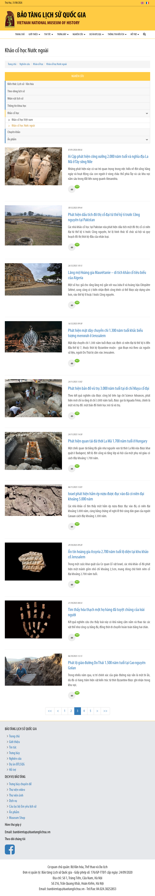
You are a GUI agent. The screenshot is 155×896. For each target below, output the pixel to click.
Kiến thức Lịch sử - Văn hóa (20, 84)
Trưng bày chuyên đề (20, 784)
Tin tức (47, 34)
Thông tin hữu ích (116, 34)
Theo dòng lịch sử (16, 91)
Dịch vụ (13, 801)
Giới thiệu (33, 34)
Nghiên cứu (78, 34)
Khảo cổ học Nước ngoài (56, 64)
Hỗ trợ (134, 34)
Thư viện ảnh (16, 795)
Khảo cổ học (38, 64)
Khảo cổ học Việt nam (22, 120)
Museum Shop (17, 818)
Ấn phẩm (11, 139)
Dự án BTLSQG (95, 34)
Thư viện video (17, 790)
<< (50, 711)
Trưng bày (62, 34)
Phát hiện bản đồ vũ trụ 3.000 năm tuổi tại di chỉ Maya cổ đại (108, 388)
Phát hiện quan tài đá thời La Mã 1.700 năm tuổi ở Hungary (107, 441)
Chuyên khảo (13, 132)
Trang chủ (20, 34)
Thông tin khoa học (16, 106)
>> (105, 711)
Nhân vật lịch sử (15, 98)
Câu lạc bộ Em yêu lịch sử (22, 807)
